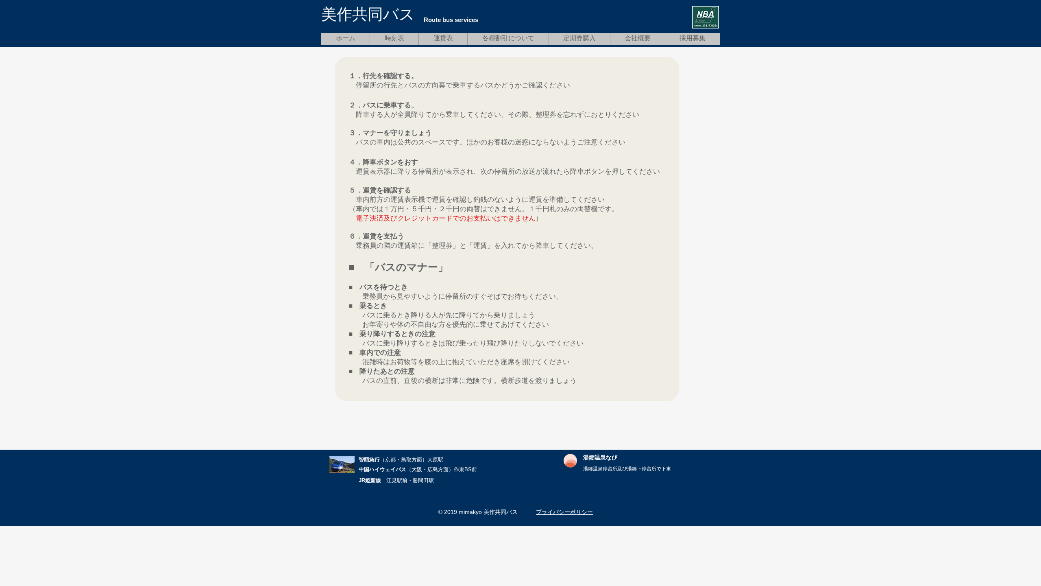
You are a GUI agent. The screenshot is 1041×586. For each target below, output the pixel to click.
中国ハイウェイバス (382, 469)
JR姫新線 (370, 480)
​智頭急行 (369, 460)
